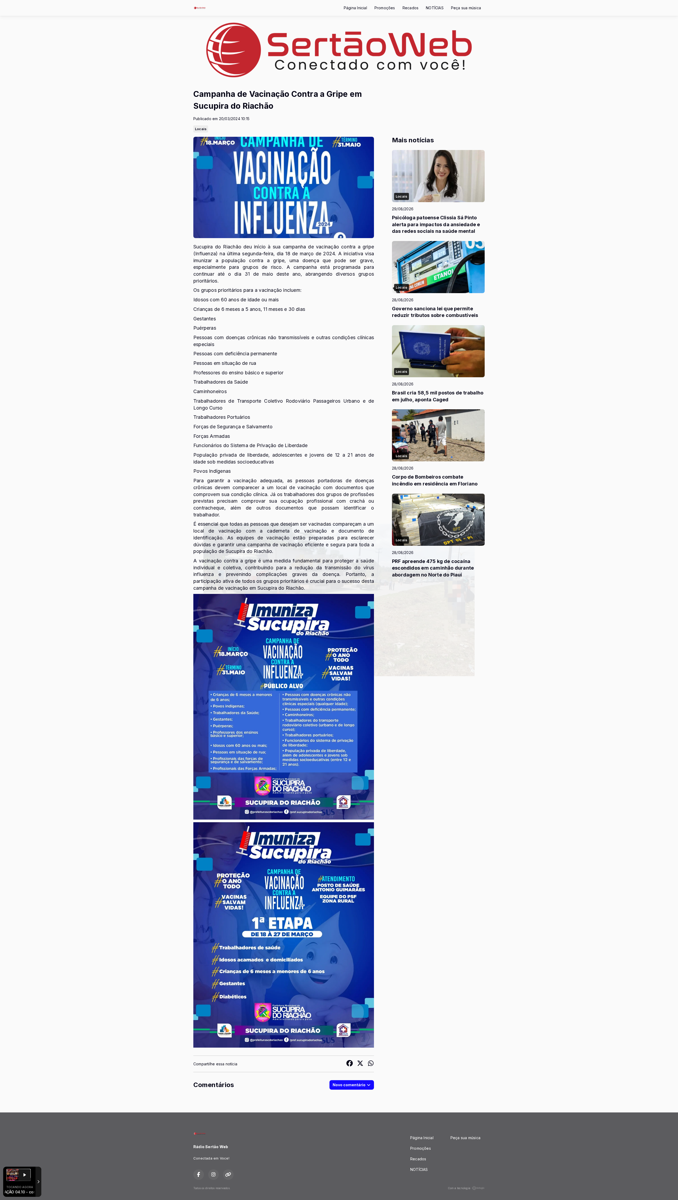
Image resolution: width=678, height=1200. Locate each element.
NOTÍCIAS (435, 8)
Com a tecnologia (459, 1188)
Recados (410, 8)
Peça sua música (466, 8)
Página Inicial (355, 8)
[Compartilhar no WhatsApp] (371, 1064)
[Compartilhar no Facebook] (349, 1064)
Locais (201, 129)
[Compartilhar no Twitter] (360, 1064)
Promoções (384, 8)
